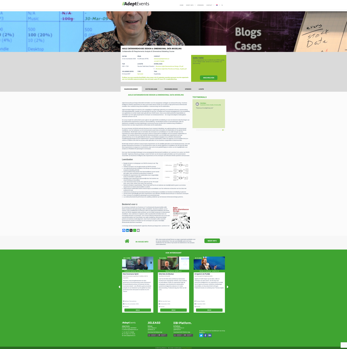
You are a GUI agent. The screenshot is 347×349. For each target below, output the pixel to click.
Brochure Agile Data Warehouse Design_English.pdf (171, 69)
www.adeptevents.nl (129, 335)
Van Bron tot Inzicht (128, 276)
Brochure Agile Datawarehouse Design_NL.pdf (169, 66)
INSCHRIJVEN (208, 78)
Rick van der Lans (129, 301)
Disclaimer (189, 348)
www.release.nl (152, 328)
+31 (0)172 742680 (159, 61)
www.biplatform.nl (179, 328)
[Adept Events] (135, 4)
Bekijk (138, 310)
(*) (193, 62)
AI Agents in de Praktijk (166, 274)
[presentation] (4, 31)
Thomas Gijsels (164, 301)
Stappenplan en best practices (203, 277)
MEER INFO (212, 241)
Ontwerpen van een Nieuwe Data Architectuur (205, 274)
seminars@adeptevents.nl (161, 59)
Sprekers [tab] (188, 89)
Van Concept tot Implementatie (168, 276)
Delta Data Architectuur (130, 274)
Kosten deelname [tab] (151, 89)
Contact (209, 5)
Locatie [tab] (201, 89)
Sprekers (200, 5)
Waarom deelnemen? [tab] (131, 89)
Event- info (189, 5)
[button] (224, 130)
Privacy (184, 348)
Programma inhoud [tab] (171, 89)
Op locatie (140, 74)
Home (181, 5)
